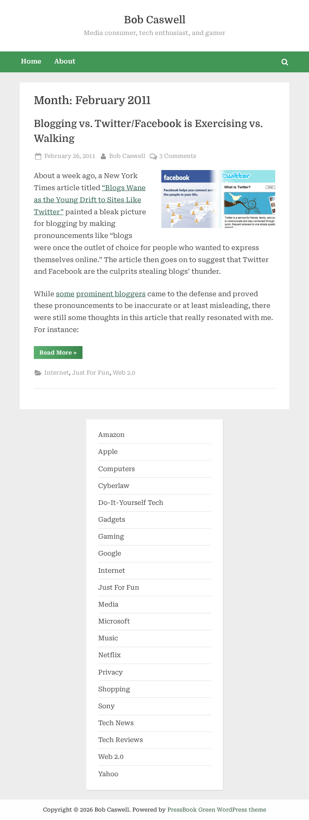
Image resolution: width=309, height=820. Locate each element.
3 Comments (177, 156)
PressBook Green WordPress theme (216, 809)
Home (31, 61)
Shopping (114, 689)
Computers (116, 469)
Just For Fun (90, 372)
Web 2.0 (124, 372)
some (65, 294)
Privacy (110, 672)
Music (108, 638)
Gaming (111, 536)
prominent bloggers (111, 294)
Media (108, 604)
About (64, 61)
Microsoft (114, 621)
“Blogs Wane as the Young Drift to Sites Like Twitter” (90, 200)
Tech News (116, 723)
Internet (56, 372)
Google (109, 553)
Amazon (111, 435)
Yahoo (108, 774)
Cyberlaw (114, 486)
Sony (106, 706)
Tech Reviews (120, 740)
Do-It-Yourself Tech (130, 502)
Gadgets (111, 519)
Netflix (109, 655)
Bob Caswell (154, 20)
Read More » (60, 354)
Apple (107, 451)
